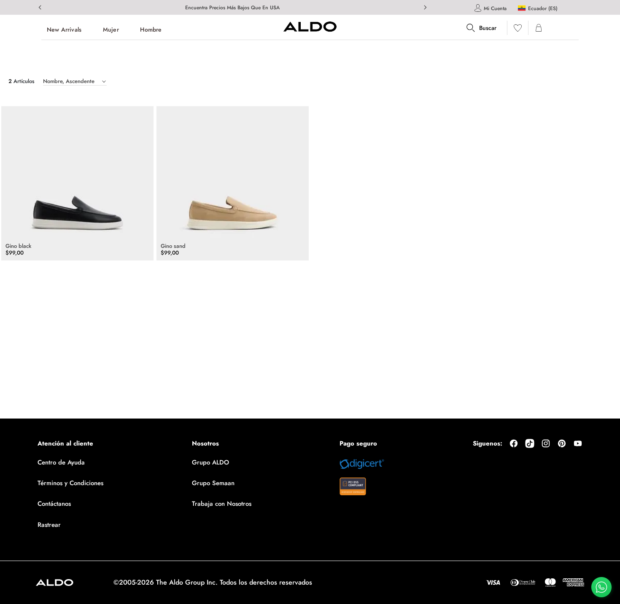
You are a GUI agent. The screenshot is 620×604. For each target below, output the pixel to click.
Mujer (111, 29)
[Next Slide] (425, 7)
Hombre (151, 29)
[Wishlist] (517, 30)
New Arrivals (64, 29)
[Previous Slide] (40, 7)
